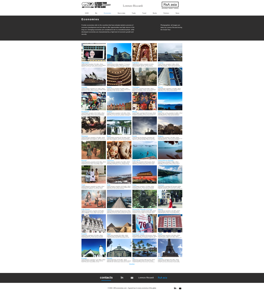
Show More (132, 263)
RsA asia (162, 277)
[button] (93, 55)
